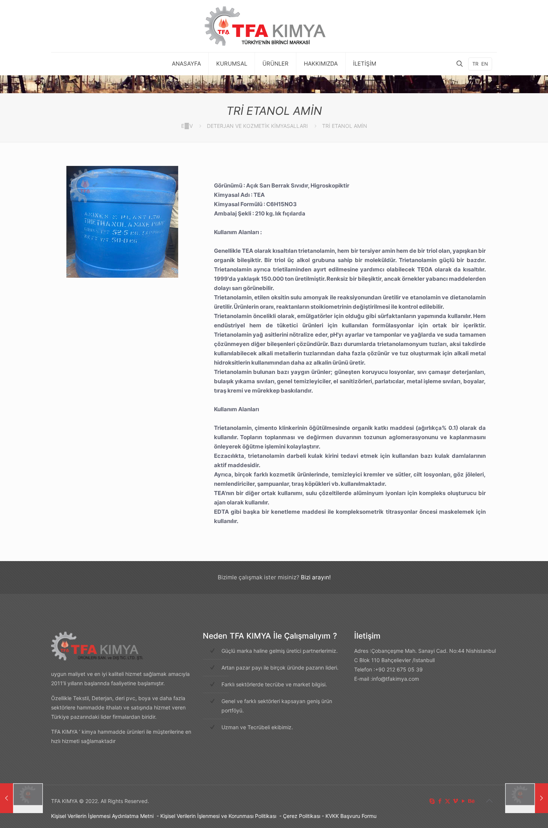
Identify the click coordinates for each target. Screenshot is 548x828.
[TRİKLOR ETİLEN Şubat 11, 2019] (526, 798)
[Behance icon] (471, 801)
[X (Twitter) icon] (447, 801)
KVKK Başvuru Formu (351, 816)
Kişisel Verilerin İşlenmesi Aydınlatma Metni (102, 816)
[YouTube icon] (463, 801)
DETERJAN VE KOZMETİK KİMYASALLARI (257, 126)
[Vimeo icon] (455, 801)
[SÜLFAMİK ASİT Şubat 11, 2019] (21, 798)
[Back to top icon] (489, 801)
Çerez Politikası (301, 816)
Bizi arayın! (316, 577)
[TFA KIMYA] (274, 26)
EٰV (187, 126)
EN (484, 64)
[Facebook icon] (440, 801)
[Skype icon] (432, 801)
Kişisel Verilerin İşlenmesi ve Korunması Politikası (218, 816)
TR (475, 64)
